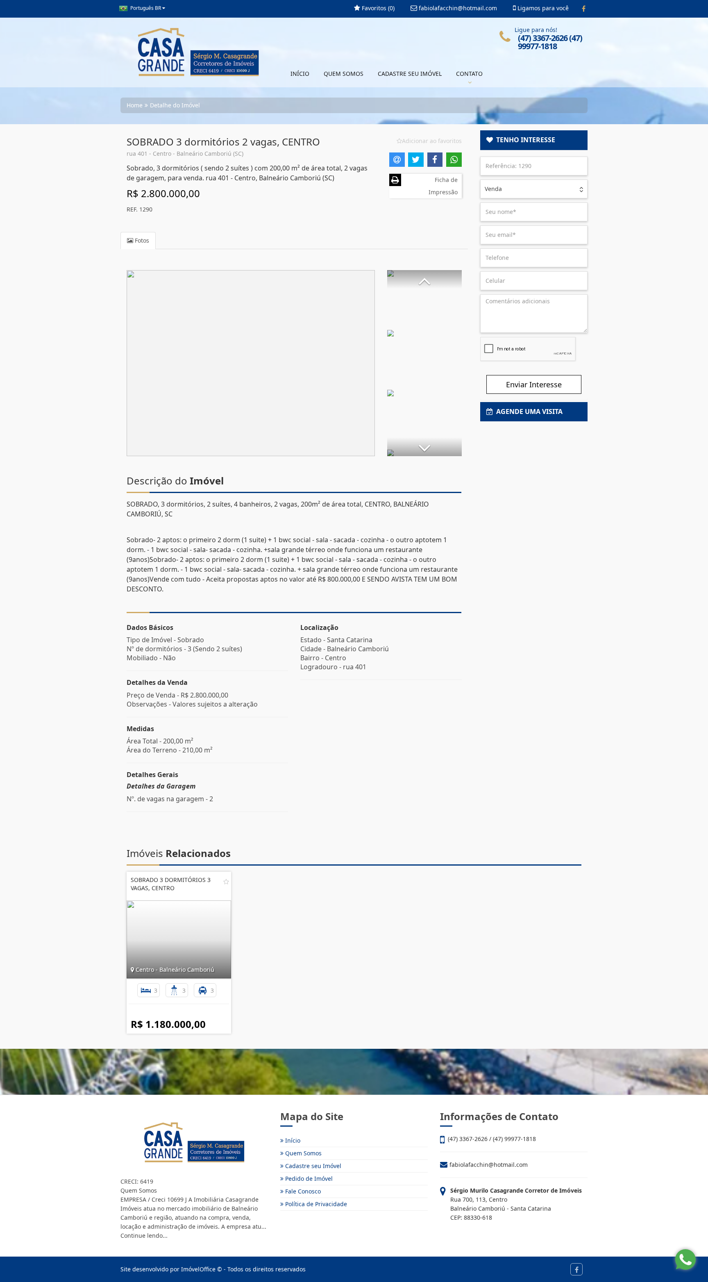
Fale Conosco (302, 1191)
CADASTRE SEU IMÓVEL (410, 73)
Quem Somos (303, 1153)
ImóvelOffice (198, 1269)
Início (292, 1140)
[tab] (534, 140)
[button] (424, 279)
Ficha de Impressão (443, 186)
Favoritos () (377, 8)
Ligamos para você (542, 8)
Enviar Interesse (534, 384)
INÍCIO (299, 73)
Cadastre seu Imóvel (312, 1166)
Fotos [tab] (141, 240)
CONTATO (469, 73)
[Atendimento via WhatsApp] (685, 1259)
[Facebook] (584, 8)
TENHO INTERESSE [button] (524, 139)
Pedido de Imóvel (308, 1178)
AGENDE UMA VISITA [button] (528, 411)
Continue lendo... (144, 1235)
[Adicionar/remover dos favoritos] (226, 881)
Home (135, 105)
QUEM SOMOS (343, 73)
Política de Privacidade (315, 1204)
